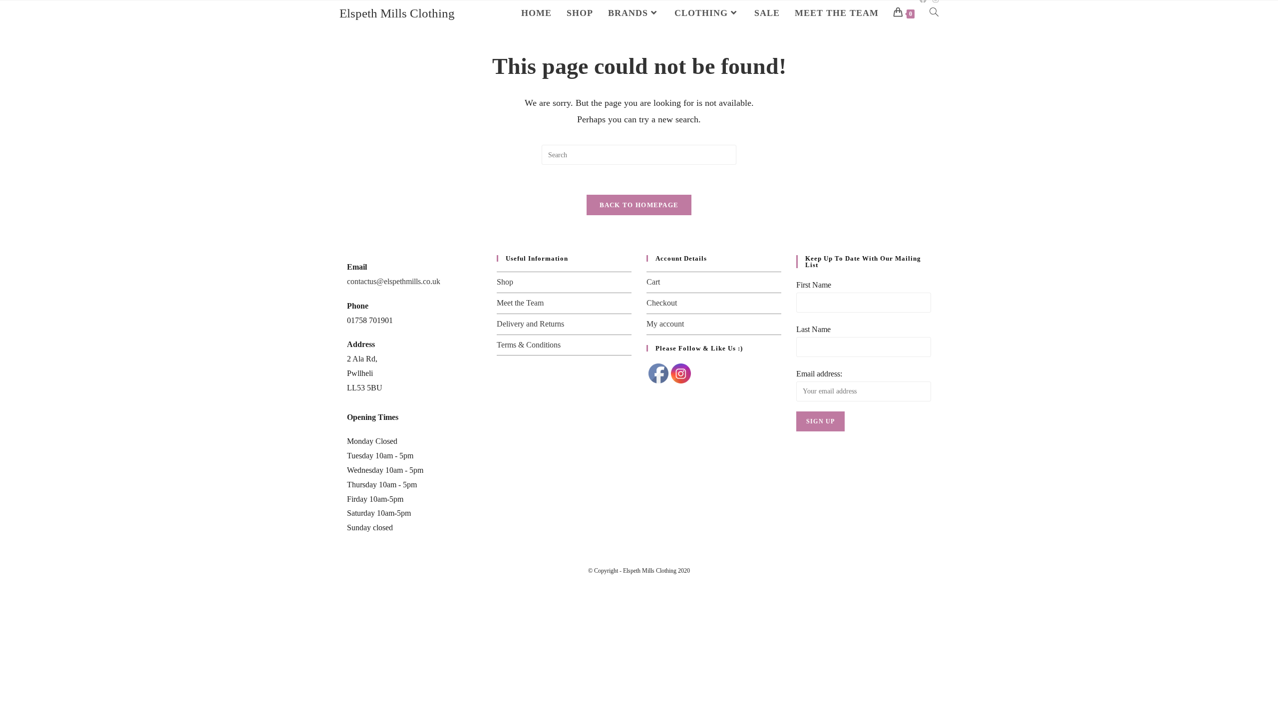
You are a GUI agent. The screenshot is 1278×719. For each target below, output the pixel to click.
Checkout (661, 303)
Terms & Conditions (529, 345)
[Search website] (934, 12)
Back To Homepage (639, 205)
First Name (813, 285)
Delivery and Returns (530, 324)
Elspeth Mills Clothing (397, 13)
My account (665, 324)
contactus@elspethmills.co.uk (393, 281)
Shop (505, 282)
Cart (653, 282)
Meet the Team (520, 303)
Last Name (813, 329)
